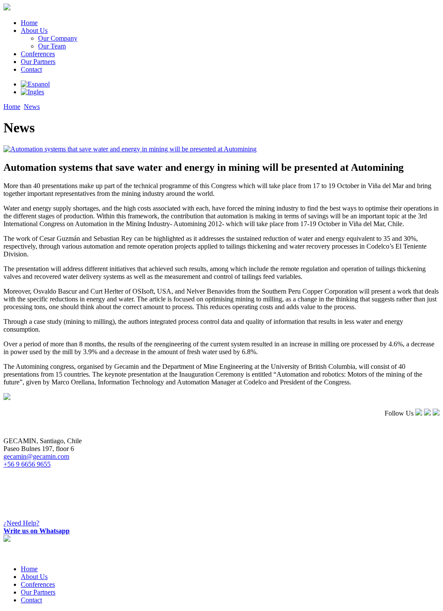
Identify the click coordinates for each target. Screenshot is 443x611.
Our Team (52, 46)
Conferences (38, 54)
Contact (31, 69)
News (32, 106)
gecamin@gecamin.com (36, 456)
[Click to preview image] (130, 149)
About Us (34, 30)
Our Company (57, 38)
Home (29, 22)
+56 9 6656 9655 (27, 464)
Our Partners (38, 61)
